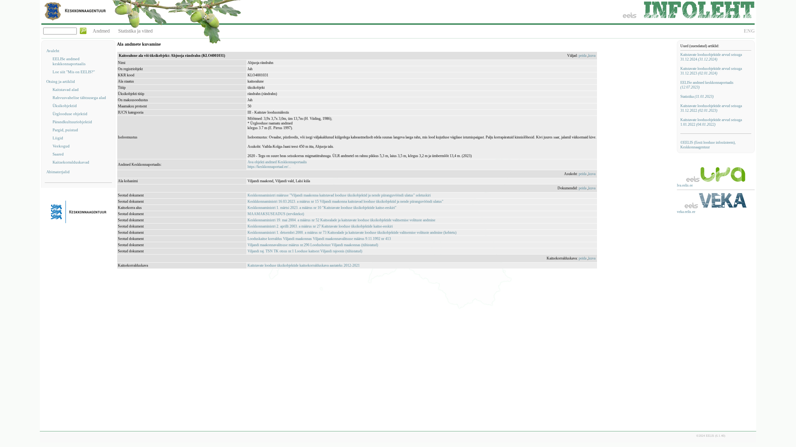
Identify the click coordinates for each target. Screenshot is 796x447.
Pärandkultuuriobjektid (72, 122)
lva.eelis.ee (685, 185)
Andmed (101, 31)
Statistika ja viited (135, 31)
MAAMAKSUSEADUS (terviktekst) (276, 214)
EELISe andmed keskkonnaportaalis (69, 61)
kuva (591, 55)
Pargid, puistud (65, 130)
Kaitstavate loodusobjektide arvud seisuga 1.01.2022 (711, 122)
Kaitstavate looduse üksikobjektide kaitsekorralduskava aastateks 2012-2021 (304, 265)
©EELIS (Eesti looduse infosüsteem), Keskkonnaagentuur (708, 144)
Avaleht (52, 50)
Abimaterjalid (58, 171)
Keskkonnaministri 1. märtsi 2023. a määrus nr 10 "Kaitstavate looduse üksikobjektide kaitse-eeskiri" (322, 207)
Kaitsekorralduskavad (71, 162)
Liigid (58, 138)
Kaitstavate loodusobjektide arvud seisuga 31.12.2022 (711, 108)
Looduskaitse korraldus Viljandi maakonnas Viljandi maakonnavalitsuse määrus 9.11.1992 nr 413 (319, 239)
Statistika (697, 96)
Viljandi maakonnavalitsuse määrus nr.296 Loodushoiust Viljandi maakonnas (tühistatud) (313, 245)
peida (582, 55)
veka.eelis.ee (686, 212)
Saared (58, 154)
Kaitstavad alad (66, 89)
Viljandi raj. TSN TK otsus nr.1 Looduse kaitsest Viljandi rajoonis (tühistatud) (305, 251)
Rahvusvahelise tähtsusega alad (79, 97)
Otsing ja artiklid (60, 81)
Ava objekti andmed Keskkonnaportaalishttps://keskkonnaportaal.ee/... (277, 164)
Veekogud (61, 146)
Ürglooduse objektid (70, 113)
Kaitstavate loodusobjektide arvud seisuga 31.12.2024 (711, 56)
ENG (749, 31)
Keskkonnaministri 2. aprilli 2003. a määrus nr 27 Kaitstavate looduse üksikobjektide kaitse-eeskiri (320, 226)
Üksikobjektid (65, 105)
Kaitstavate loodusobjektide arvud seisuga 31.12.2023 (711, 70)
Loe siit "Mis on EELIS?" (74, 72)
